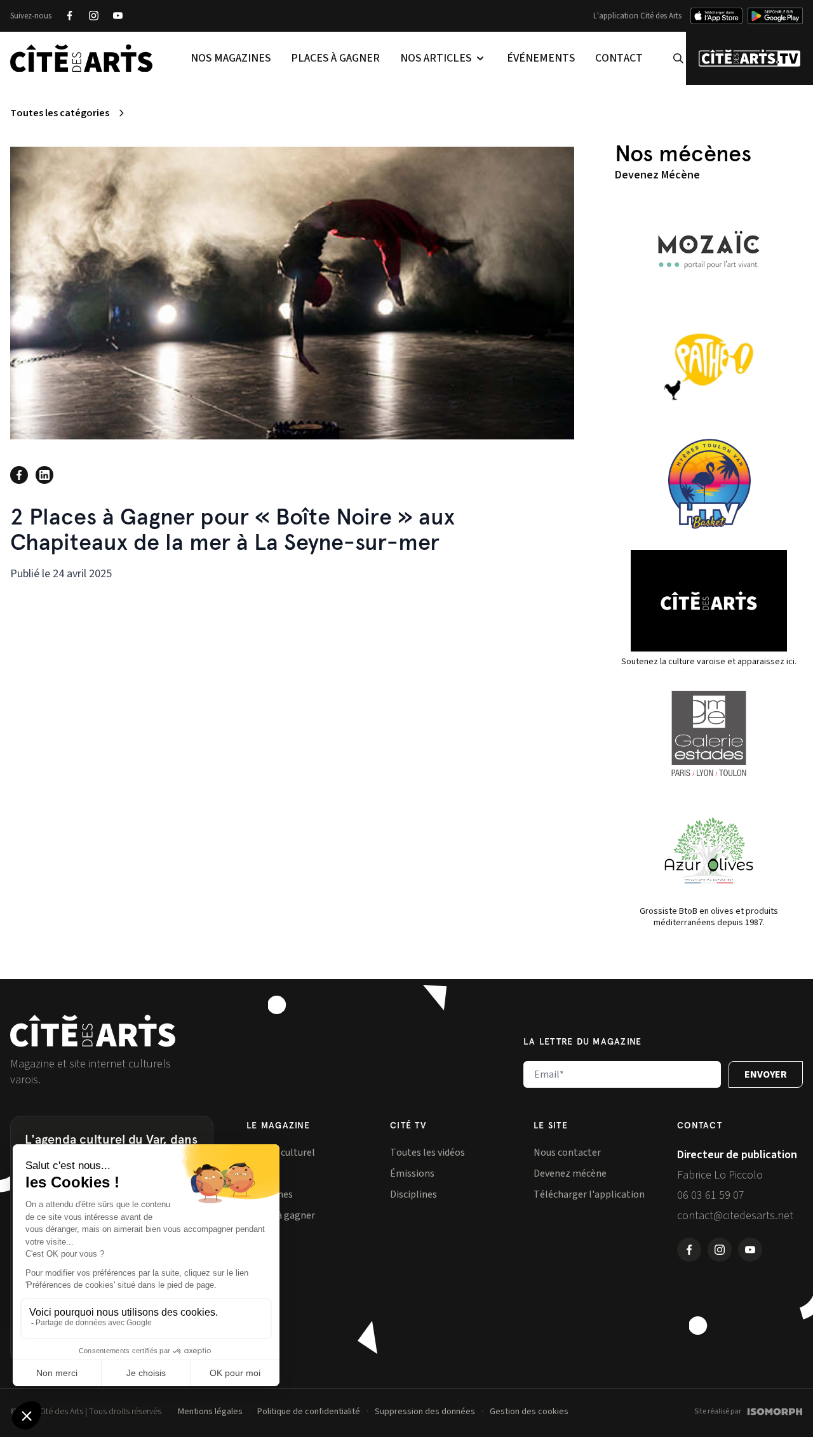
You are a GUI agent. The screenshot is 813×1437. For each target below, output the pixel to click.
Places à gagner (335, 58)
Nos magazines (231, 58)
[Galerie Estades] (709, 733)
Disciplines (413, 1194)
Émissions (412, 1173)
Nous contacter (567, 1153)
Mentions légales (210, 1411)
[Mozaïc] (709, 250)
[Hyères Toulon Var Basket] (709, 484)
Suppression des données (425, 1411)
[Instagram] (93, 16)
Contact (619, 58)
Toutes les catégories (59, 113)
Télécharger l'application (589, 1194)
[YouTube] (117, 16)
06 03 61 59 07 (710, 1195)
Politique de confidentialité (308, 1411)
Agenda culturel (280, 1153)
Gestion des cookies (529, 1411)
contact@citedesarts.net (735, 1216)
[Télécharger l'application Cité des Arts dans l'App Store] (716, 16)
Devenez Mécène (657, 175)
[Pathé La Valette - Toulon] (709, 367)
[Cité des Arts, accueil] (92, 1031)
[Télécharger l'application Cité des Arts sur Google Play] (775, 16)
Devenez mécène (570, 1173)
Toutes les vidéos (427, 1153)
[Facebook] (69, 16)
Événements (541, 58)
